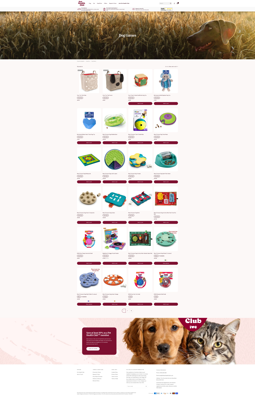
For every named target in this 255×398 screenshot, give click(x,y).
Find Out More (93, 348)
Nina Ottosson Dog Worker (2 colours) (162, 253)
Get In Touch (80, 374)
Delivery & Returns (97, 378)
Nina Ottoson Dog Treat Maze (161, 134)
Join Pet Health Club (124, 3)
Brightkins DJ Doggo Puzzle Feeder (111, 253)
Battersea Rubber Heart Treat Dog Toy (86, 134)
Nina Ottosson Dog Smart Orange (110, 294)
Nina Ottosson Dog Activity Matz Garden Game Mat (140, 253)
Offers (105, 3)
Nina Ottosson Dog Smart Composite (85, 212)
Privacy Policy (115, 374)
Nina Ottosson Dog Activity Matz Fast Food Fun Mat (165, 213)
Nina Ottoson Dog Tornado (134, 173)
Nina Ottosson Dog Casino (109, 212)
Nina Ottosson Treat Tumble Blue (136, 134)
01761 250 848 (163, 372)
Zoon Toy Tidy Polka (81, 95)
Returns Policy (96, 380)
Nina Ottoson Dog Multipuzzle (84, 173)
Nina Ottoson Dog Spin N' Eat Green (162, 173)
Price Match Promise (97, 376)
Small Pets (99, 3)
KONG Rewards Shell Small (160, 294)
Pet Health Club (80, 372)
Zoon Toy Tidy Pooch (107, 95)
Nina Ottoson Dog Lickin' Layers (110, 173)
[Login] (174, 3)
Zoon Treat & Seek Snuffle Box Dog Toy (137, 95)
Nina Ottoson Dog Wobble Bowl (110, 134)
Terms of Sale (115, 378)
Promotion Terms (97, 372)
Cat (94, 3)
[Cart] (177, 3)
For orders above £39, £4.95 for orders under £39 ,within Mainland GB (90, 10)
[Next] (131, 311)
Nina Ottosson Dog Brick (134, 212)
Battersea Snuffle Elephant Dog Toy (162, 95)
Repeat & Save (112, 3)
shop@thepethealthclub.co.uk (166, 375)
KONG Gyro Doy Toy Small (134, 294)
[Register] (146, 386)
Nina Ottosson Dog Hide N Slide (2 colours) (87, 294)
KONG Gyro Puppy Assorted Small (84, 253)
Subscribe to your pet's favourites (142, 9)
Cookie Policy (115, 372)
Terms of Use (115, 376)
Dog (90, 3)
